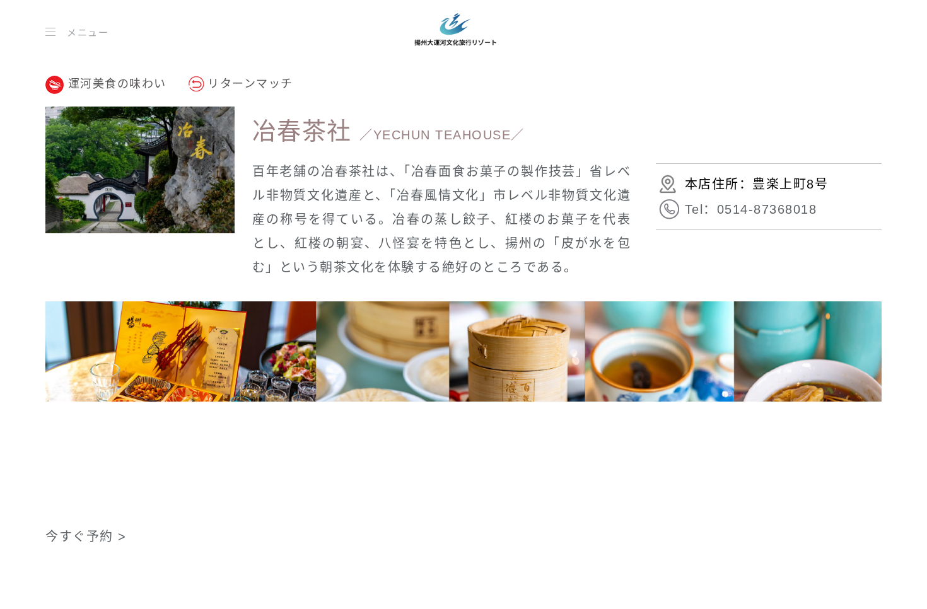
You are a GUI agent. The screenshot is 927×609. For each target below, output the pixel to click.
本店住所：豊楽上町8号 (757, 184)
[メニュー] (53, 31)
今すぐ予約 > (86, 536)
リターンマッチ (250, 84)
